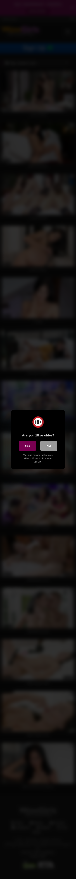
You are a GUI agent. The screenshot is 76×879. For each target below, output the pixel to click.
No (48, 445)
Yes (27, 445)
